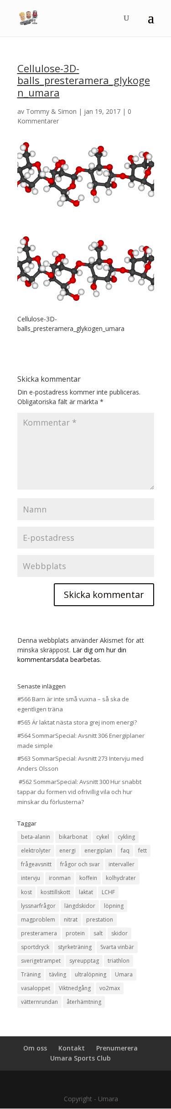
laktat (86, 892)
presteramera (39, 933)
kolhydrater (121, 878)
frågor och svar (80, 864)
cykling (126, 837)
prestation (99, 919)
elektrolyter (36, 850)
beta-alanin (35, 837)
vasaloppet (35, 988)
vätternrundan (39, 1002)
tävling (57, 974)
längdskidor (79, 906)
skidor (119, 933)
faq (125, 850)
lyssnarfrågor (38, 906)
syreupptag (84, 961)
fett (142, 850)
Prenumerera (117, 1048)
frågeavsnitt (36, 864)
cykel (102, 837)
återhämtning (84, 1002)
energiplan (98, 850)
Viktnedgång (75, 988)
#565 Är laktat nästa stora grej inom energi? (77, 722)
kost (26, 892)
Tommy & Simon (51, 111)
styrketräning (75, 947)
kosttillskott (55, 892)
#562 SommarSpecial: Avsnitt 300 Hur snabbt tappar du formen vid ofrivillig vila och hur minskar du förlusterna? (79, 792)
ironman (60, 878)
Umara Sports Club (80, 1058)
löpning (114, 906)
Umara (124, 974)
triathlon (119, 961)
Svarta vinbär (117, 947)
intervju (30, 878)
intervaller (122, 864)
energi (67, 850)
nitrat (71, 919)
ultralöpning (90, 974)
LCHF (108, 892)
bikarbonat (73, 837)
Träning (31, 974)
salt (98, 933)
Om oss (35, 1048)
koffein (88, 878)
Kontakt (71, 1048)
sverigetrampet (41, 961)
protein (75, 933)
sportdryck (35, 947)
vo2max (109, 988)
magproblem (38, 919)
